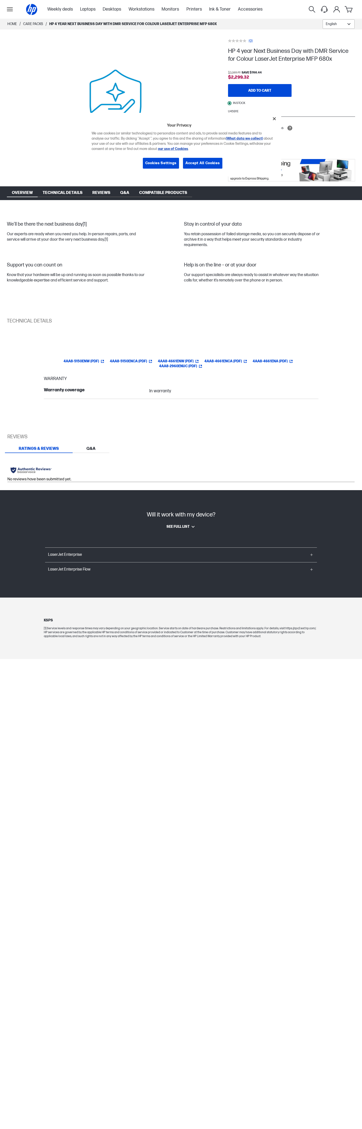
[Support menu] (324, 9)
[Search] (312, 9)
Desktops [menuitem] (112, 9)
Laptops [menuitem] (88, 9)
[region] (182, 144)
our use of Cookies (173, 149)
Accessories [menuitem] (250, 9)
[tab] (39, 448)
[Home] (32, 9)
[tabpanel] (181, 471)
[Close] (274, 118)
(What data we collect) (244, 139)
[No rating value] (238, 40)
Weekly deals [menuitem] (60, 9)
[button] (181, 554)
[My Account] (337, 9)
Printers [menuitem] (194, 9)
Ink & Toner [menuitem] (220, 9)
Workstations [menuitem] (141, 9)
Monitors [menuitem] (170, 9)
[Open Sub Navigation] (10, 9)
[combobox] (339, 24)
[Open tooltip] (289, 128)
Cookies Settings (161, 163)
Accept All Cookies (202, 163)
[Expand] (115, 102)
